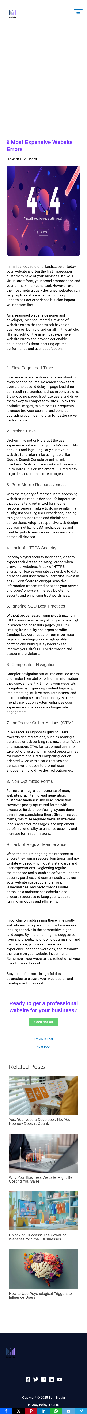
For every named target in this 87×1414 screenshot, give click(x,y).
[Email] (68, 1411)
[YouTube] (59, 1379)
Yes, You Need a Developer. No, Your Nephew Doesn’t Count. (40, 1121)
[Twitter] (35, 1379)
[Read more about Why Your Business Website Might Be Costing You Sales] (43, 1153)
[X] (18, 1411)
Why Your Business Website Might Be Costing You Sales (40, 1179)
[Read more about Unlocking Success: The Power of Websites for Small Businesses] (43, 1210)
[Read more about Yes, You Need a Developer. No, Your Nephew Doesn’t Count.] (43, 1095)
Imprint (54, 1405)
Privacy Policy (38, 1405)
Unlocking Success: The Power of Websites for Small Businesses (37, 1237)
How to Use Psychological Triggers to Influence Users (40, 1295)
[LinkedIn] (43, 1411)
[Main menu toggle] (78, 13)
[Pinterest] (31, 1411)
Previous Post (43, 1039)
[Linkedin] (51, 1379)
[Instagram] (43, 1379)
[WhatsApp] (56, 1411)
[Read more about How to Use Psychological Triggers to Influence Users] (43, 1269)
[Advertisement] (43, 75)
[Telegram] (81, 1411)
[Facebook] (28, 1379)
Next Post (43, 1046)
